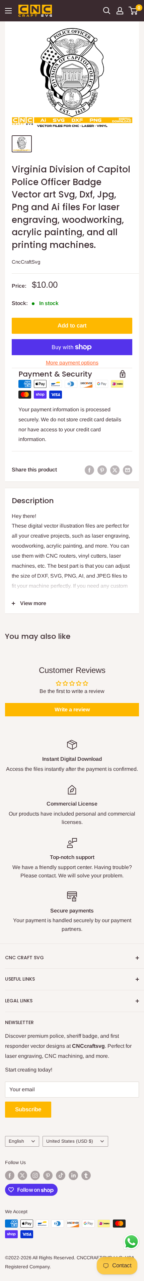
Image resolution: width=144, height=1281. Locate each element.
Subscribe (28, 1109)
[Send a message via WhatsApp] (131, 1242)
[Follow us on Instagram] (35, 1175)
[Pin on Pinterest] (102, 470)
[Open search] (107, 10)
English (16, 1141)
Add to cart (72, 325)
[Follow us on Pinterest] (48, 1175)
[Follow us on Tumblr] (86, 1175)
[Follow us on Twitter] (22, 1175)
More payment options (72, 363)
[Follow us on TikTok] (60, 1175)
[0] (133, 11)
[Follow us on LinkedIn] (73, 1175)
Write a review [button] (72, 709)
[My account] (120, 10)
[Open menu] (8, 10)
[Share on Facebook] (89, 470)
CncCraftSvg (26, 262)
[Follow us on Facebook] (9, 1175)
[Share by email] (127, 470)
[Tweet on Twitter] (115, 470)
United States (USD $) (69, 1141)
